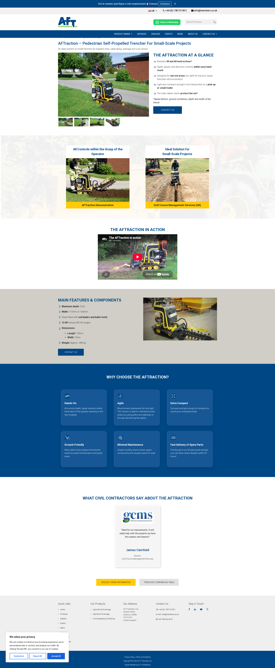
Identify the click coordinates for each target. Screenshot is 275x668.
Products (64, 614)
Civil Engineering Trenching (104, 619)
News (180, 34)
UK (153, 10)
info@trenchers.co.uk (205, 10)
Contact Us (209, 34)
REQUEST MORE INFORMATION (115, 582)
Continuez (165, 3)
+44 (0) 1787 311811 (176, 10)
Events (168, 34)
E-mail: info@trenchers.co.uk (167, 614)
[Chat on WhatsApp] (166, 22)
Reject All (37, 656)
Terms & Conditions (143, 657)
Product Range (122, 34)
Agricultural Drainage (102, 609)
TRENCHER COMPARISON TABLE (159, 582)
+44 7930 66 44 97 (165, 619)
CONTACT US (167, 110)
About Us (193, 34)
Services (141, 34)
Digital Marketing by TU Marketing (137, 665)
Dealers (155, 34)
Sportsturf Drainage (101, 614)
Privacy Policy (129, 657)
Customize (19, 656)
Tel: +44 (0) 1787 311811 (165, 609)
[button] (62, 84)
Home (62, 609)
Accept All (56, 656)
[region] (37, 647)
